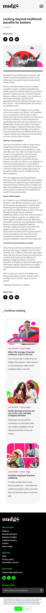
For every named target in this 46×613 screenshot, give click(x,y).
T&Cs (4, 556)
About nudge (7, 546)
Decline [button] (27, 609)
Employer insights (9, 537)
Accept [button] (18, 609)
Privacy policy (8, 559)
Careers (5, 543)
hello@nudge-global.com (12, 572)
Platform (5, 531)
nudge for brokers (9, 540)
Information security (10, 562)
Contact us (23, 12)
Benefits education (9, 534)
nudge (11, 6)
